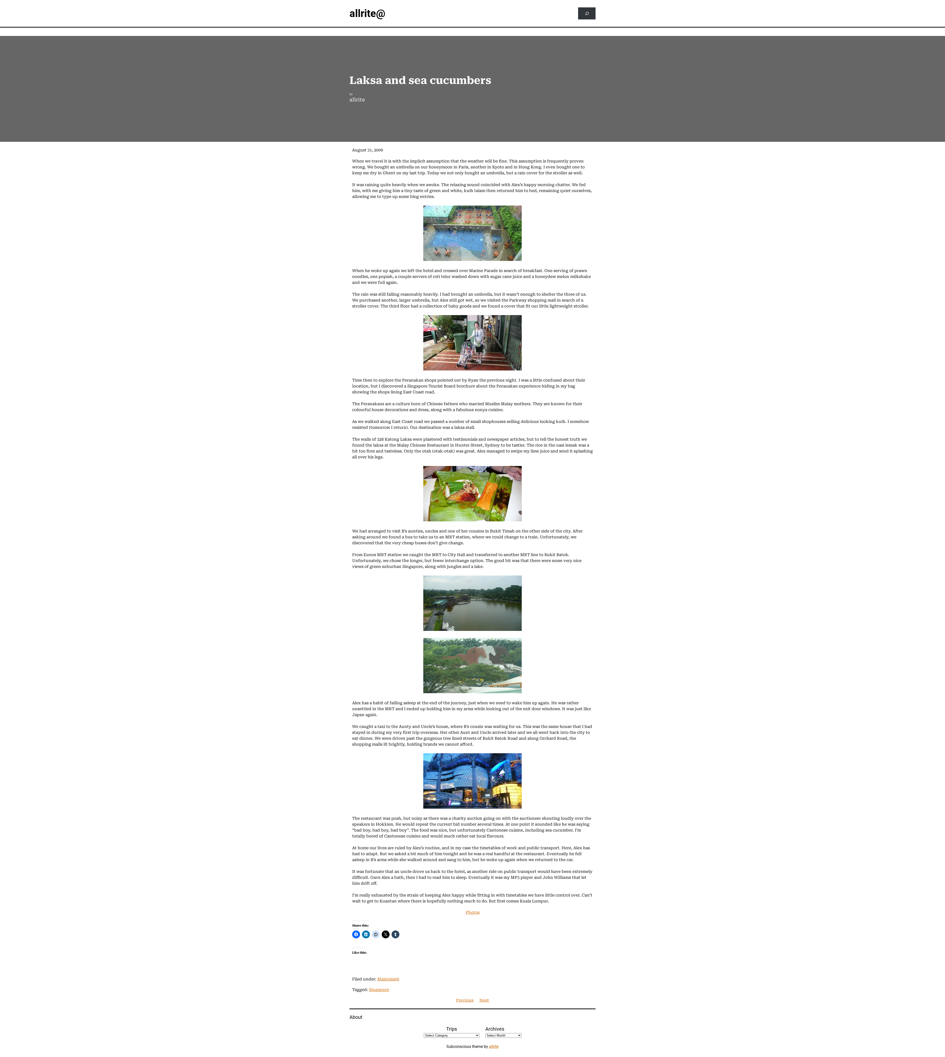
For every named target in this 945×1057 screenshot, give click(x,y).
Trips (451, 1029)
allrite (494, 1046)
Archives (494, 1029)
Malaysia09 (388, 979)
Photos (473, 912)
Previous (464, 1000)
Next (484, 1000)
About (355, 1017)
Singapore (379, 989)
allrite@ (367, 13)
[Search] (587, 13)
